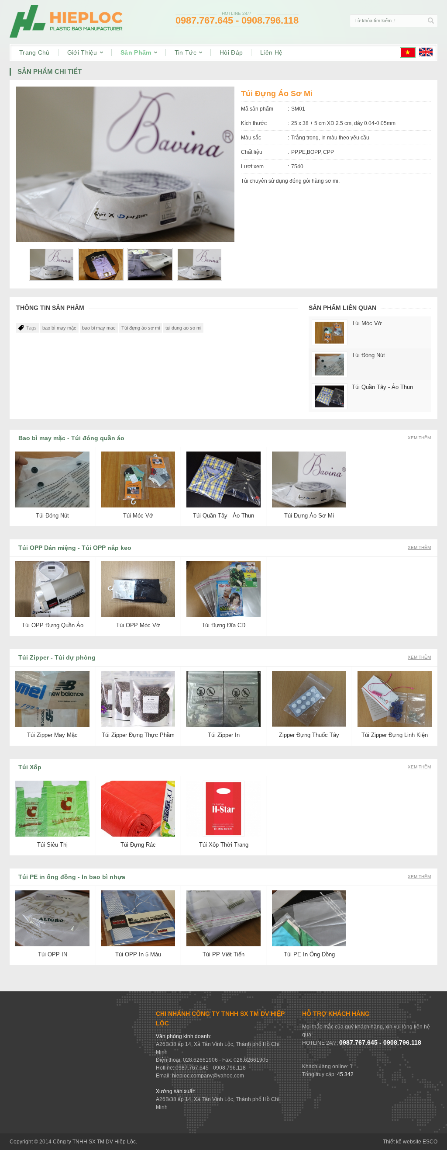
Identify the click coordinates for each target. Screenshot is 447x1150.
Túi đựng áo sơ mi (140, 327)
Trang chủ (34, 52)
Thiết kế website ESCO (410, 1142)
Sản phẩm (136, 52)
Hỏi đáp (231, 52)
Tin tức (186, 52)
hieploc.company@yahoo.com (208, 1076)
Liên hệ (271, 52)
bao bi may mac (99, 327)
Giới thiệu (83, 52)
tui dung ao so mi (183, 327)
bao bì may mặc (59, 327)
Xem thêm (419, 437)
